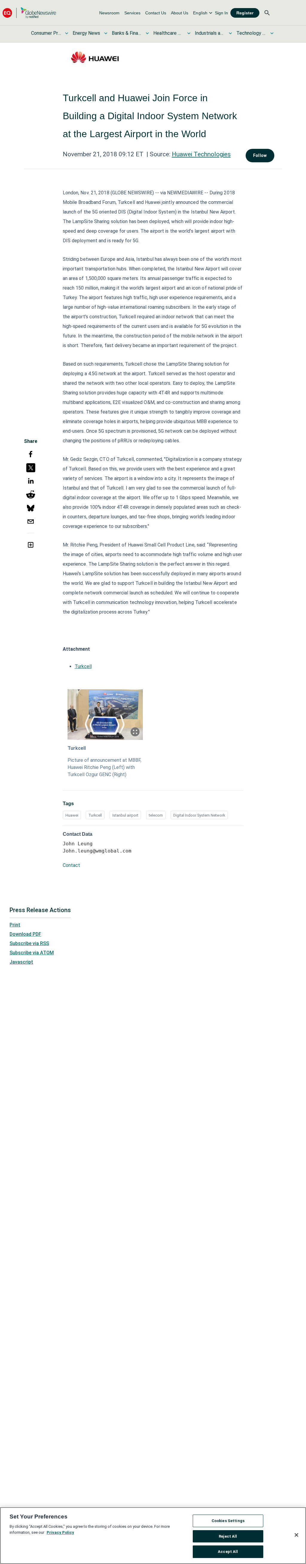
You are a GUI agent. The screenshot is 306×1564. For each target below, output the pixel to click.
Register (244, 12)
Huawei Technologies (201, 154)
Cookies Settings (228, 1520)
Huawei (71, 815)
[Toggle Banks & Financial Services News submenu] (147, 33)
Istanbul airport (125, 815)
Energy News (86, 33)
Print (15, 925)
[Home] (29, 12)
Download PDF (25, 934)
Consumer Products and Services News (46, 33)
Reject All (228, 1536)
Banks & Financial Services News (127, 33)
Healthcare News (168, 33)
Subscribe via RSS (29, 943)
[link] (109, 13)
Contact (71, 865)
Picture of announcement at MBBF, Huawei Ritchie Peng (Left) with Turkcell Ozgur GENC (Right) (104, 767)
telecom (156, 815)
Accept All (228, 1551)
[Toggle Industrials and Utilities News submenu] (230, 33)
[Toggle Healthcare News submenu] (189, 33)
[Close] (296, 1535)
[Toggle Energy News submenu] (106, 33)
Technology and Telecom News (251, 33)
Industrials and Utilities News (210, 33)
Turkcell (83, 666)
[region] (153, 1535)
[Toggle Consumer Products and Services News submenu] (67, 33)
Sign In (221, 12)
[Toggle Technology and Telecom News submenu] (272, 33)
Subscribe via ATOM (32, 953)
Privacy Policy (60, 1532)
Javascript (21, 962)
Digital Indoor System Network (199, 815)
